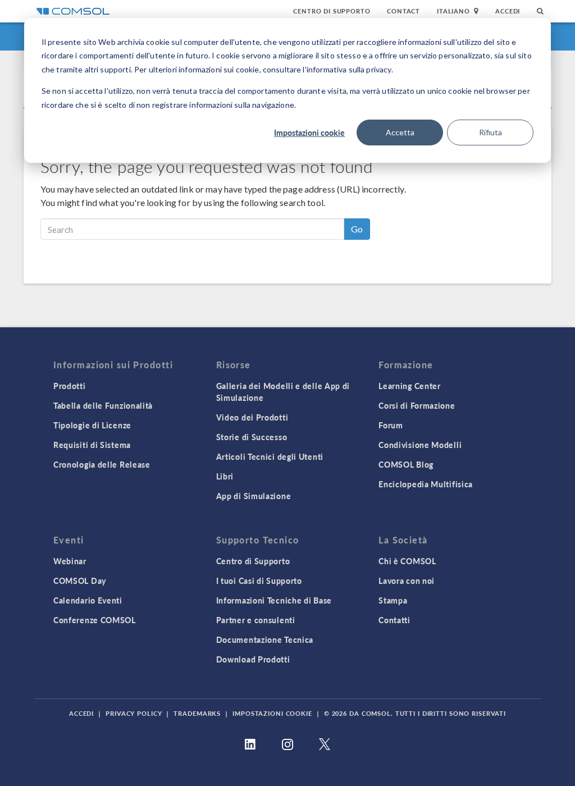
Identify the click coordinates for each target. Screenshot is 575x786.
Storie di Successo (252, 436)
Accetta (400, 132)
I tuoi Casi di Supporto (259, 580)
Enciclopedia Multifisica (425, 484)
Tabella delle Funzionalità (103, 405)
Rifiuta (490, 132)
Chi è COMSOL (407, 560)
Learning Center (409, 385)
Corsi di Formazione (416, 405)
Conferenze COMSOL (94, 619)
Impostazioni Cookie (272, 713)
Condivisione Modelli (420, 444)
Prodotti (69, 385)
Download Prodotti (253, 659)
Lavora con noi (406, 580)
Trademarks (197, 713)
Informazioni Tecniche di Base (274, 600)
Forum (390, 425)
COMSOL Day (79, 580)
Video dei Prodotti (252, 417)
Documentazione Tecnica (264, 639)
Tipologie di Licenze (92, 425)
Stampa (392, 600)
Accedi (507, 11)
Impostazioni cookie (309, 132)
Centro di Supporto (331, 11)
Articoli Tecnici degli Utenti (269, 456)
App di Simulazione (253, 495)
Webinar (69, 560)
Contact (403, 11)
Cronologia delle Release (101, 464)
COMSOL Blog (405, 464)
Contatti (394, 619)
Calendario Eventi (87, 600)
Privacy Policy (134, 713)
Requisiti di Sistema (92, 444)
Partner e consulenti (255, 619)
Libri (225, 476)
